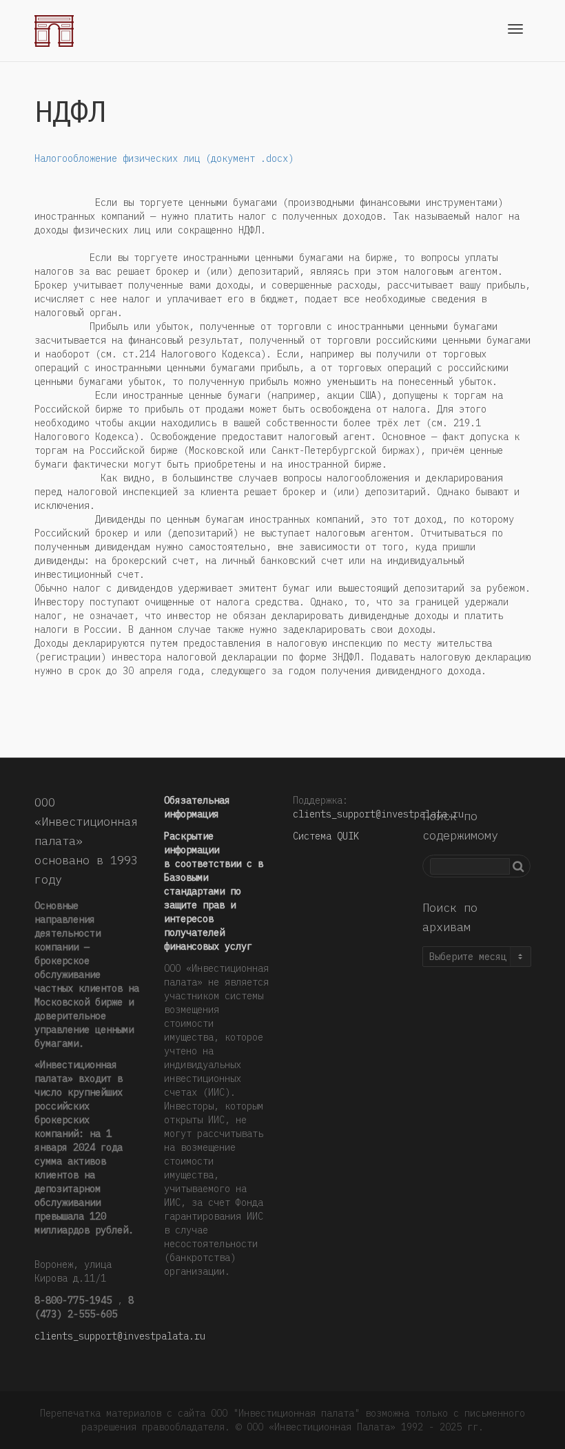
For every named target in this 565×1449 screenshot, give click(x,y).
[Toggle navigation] (515, 29)
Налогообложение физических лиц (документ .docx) (164, 158)
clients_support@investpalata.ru (119, 1336)
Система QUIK (326, 836)
